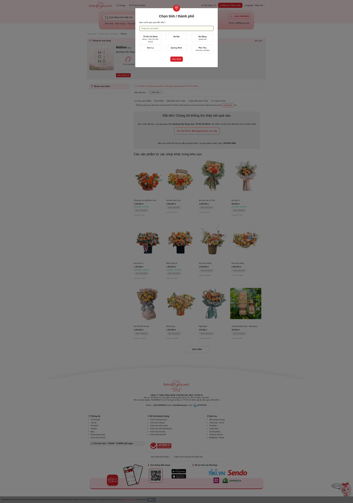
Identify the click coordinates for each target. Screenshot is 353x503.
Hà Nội (176, 36)
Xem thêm (176, 59)
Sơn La (150, 48)
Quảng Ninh (176, 48)
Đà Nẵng (203, 37)
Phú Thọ (203, 49)
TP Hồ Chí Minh (150, 38)
